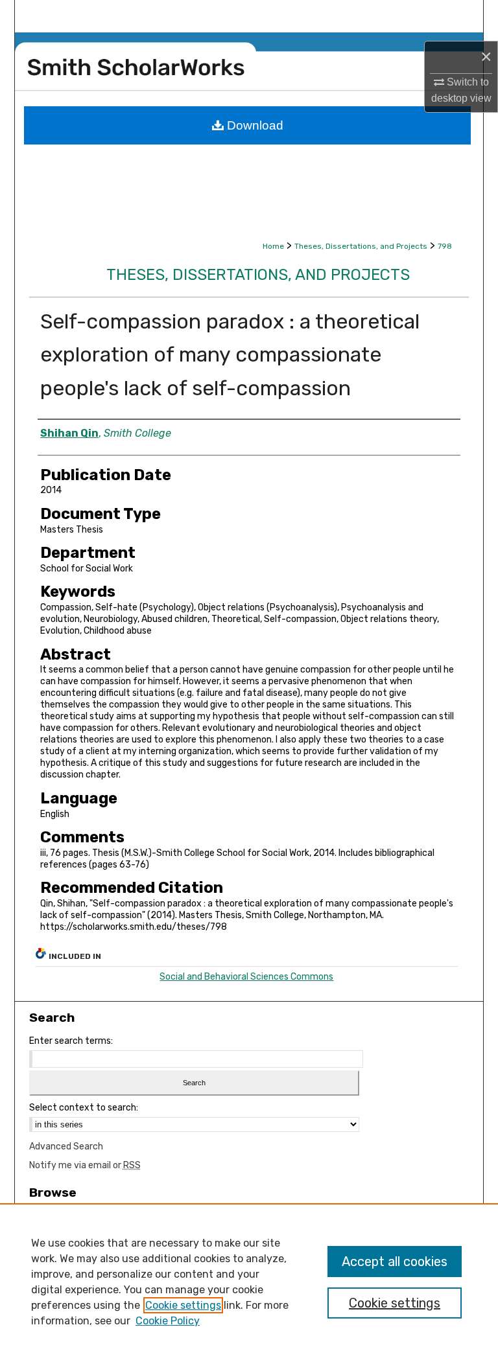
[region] (249, 1281)
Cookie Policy (168, 1321)
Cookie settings (183, 1305)
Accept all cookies (394, 1261)
